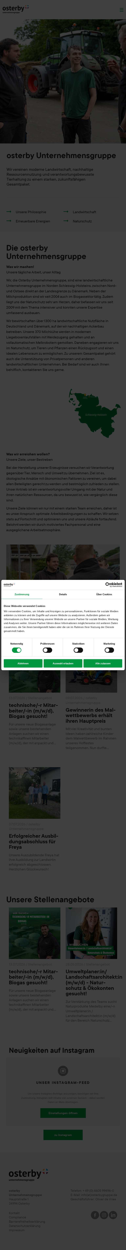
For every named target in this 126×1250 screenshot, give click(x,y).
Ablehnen (23, 663)
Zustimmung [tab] (22, 594)
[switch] (47, 650)
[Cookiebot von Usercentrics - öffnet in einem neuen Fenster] (108, 584)
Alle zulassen (103, 663)
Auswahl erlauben (63, 663)
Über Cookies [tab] (104, 594)
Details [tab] (63, 594)
